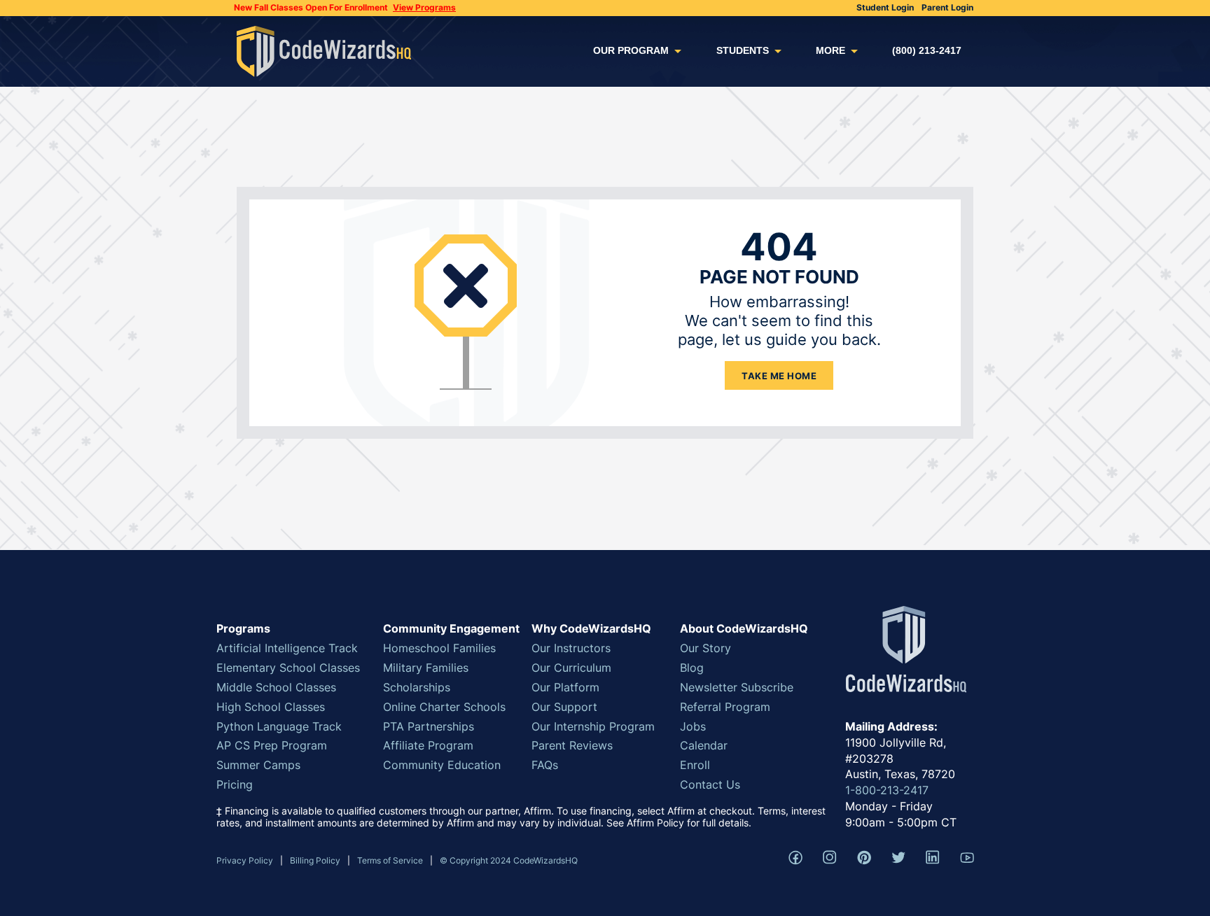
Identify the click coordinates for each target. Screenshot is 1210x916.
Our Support (564, 707)
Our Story (705, 648)
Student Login (885, 7)
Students (742, 50)
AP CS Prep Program (271, 745)
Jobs (693, 726)
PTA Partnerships (428, 726)
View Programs (424, 7)
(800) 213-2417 (926, 50)
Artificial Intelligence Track (287, 648)
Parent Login (947, 7)
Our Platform (565, 687)
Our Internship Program (593, 726)
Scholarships (416, 687)
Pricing (234, 784)
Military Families (425, 668)
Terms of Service (390, 860)
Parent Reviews (572, 745)
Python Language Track (279, 726)
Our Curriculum (571, 668)
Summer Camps (258, 765)
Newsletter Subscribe (736, 687)
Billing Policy (315, 860)
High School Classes (270, 707)
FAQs (544, 765)
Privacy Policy (244, 860)
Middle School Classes (276, 687)
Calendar (704, 745)
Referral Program (725, 707)
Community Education (442, 765)
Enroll (695, 765)
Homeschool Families (439, 648)
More (830, 50)
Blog (692, 668)
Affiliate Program (428, 745)
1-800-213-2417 (887, 790)
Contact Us (710, 784)
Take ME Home (779, 375)
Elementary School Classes (288, 668)
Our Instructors (571, 648)
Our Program (631, 50)
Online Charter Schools (444, 707)
